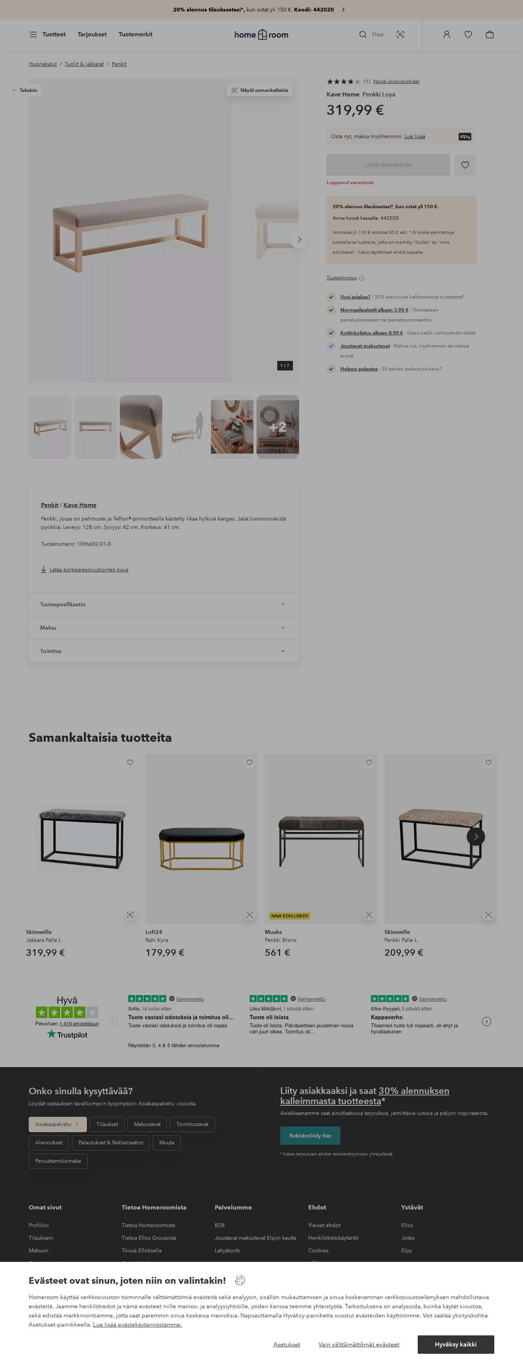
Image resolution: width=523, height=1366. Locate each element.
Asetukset (286, 1344)
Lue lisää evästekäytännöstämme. (137, 1324)
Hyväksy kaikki (456, 1344)
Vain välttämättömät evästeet (359, 1344)
